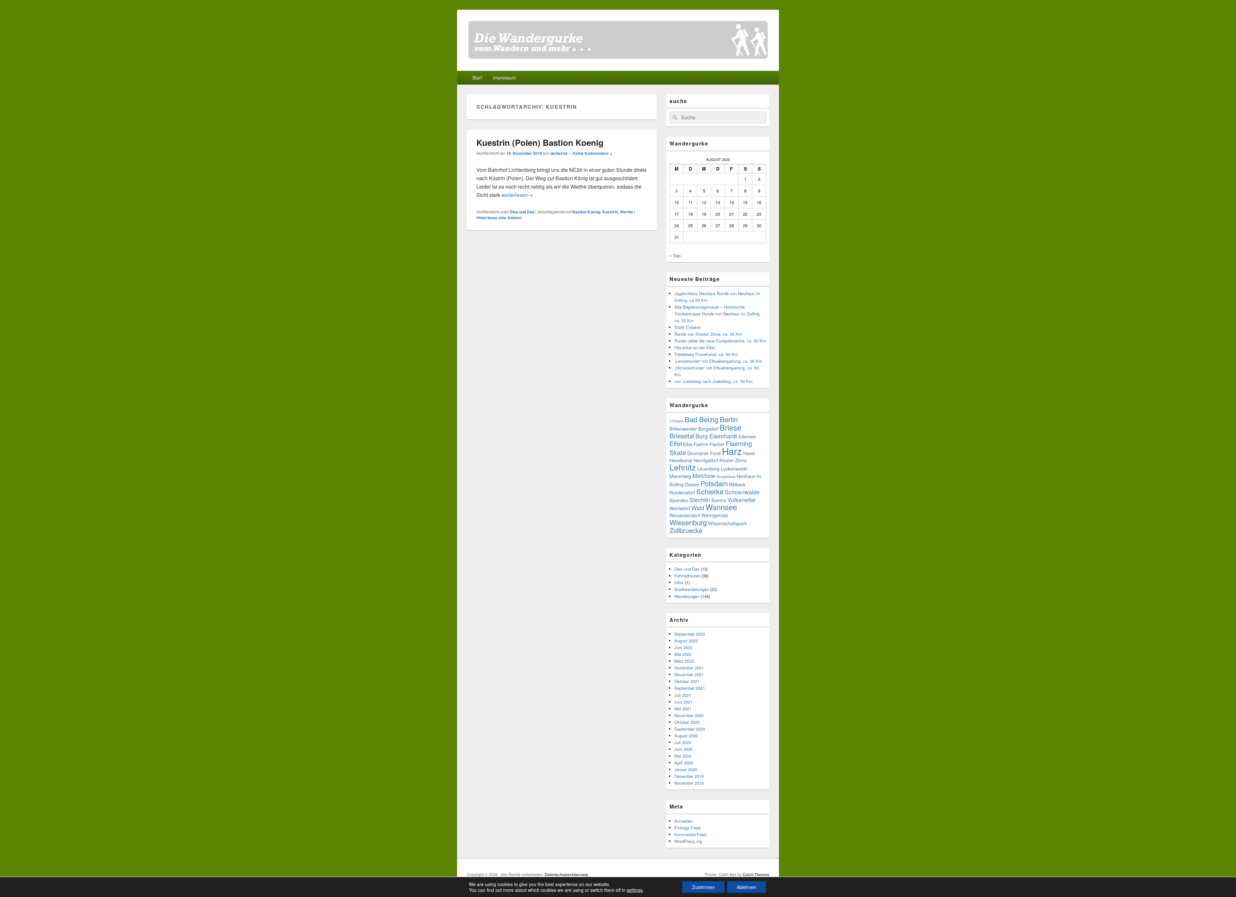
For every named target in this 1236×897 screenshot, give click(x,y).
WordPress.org (688, 841)
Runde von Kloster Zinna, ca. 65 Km (708, 334)
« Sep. (676, 255)
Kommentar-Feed (690, 834)
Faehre (701, 444)
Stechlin (699, 500)
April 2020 (683, 763)
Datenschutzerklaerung (566, 874)
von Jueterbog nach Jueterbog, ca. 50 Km (713, 381)
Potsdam (714, 483)
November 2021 (689, 674)
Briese (730, 427)
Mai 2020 (682, 756)
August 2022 (686, 641)
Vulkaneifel (741, 500)
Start (477, 77)
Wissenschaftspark (727, 523)
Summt (718, 500)
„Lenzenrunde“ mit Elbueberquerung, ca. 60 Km (718, 361)
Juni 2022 (683, 647)
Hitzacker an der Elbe (694, 347)
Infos (679, 582)
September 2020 (689, 729)
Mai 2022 (682, 654)
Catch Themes (756, 874)
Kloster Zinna (733, 460)
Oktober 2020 (686, 722)
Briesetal (682, 435)
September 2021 (689, 688)
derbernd (558, 153)
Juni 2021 (683, 702)
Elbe (687, 444)
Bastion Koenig (586, 212)
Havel (749, 453)
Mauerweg (680, 475)
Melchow (703, 476)
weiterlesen (517, 195)
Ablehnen (746, 887)
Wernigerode (714, 515)
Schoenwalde (742, 492)
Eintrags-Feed (687, 828)
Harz (732, 451)
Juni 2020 (683, 749)
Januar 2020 (685, 769)
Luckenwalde (734, 468)
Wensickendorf (685, 515)
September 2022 (689, 634)
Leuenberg (708, 468)
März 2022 (684, 661)
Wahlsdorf (680, 508)
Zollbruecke (686, 530)
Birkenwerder (683, 428)
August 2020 (686, 736)
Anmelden (683, 821)
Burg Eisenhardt (716, 436)
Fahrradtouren (687, 576)
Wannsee (721, 506)
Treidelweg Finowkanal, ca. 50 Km (706, 354)
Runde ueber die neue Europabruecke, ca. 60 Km (720, 341)
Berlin (729, 419)
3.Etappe (676, 420)
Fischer (717, 444)
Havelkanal (681, 460)
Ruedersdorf (682, 492)
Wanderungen (686, 596)
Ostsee (692, 484)
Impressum (504, 77)
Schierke (710, 491)
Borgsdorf (708, 428)
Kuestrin (610, 212)
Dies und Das (522, 212)
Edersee (747, 436)
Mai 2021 (682, 708)
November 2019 (689, 783)
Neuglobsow (725, 476)
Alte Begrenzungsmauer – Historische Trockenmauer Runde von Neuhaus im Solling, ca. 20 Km (717, 313)
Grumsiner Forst (704, 453)
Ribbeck (737, 484)
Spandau (679, 500)
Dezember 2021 (689, 668)
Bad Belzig (701, 419)
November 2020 (689, 715)
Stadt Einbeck (687, 327)
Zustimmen (703, 887)
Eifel (676, 443)
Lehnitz (683, 467)
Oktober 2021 (686, 681)
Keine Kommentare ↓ (593, 153)
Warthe (626, 212)
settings (634, 890)
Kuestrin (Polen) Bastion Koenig (540, 142)
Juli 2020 (682, 742)
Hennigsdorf (705, 460)
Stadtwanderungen (691, 589)
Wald (697, 508)
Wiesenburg (688, 522)
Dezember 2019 (689, 776)
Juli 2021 (682, 695)
